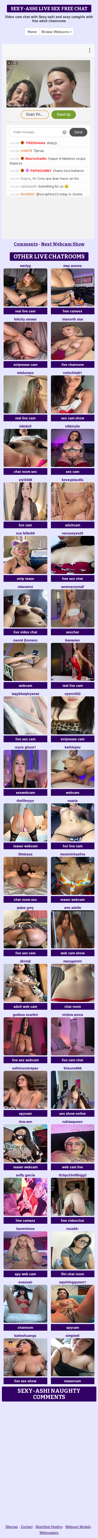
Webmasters (49, 1532)
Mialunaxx (25, 372)
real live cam (25, 311)
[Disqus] (49, 1463)
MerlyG (25, 265)
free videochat (72, 1220)
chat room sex (25, 471)
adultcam (72, 525)
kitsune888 (73, 1068)
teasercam (72, 1380)
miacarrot (25, 586)
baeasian (72, 640)
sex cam (72, 471)
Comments (26, 244)
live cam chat (72, 1060)
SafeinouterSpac (25, 1068)
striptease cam (25, 364)
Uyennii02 (73, 693)
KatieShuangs (25, 1335)
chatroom (25, 1327)
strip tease (25, 578)
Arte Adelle (72, 907)
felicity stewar (25, 319)
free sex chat (72, 578)
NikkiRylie (72, 426)
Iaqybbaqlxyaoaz (25, 693)
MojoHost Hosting (49, 1526)
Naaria (73, 800)
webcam (25, 685)
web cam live (72, 1166)
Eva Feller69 (25, 533)
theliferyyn (25, 800)
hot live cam (73, 846)
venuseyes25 (72, 533)
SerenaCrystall (72, 586)
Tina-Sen (25, 1121)
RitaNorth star (72, 319)
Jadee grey (25, 907)
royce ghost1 (25, 747)
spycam (25, 1113)
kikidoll (25, 426)
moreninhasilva (72, 854)
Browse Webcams (56, 31)
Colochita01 (72, 372)
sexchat (72, 632)
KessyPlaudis (72, 479)
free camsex (72, 311)
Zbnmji (25, 961)
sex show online (72, 1113)
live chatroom (73, 364)
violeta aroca (72, 1014)
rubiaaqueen (72, 1121)
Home (32, 31)
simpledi (72, 1335)
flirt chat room (72, 1273)
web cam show (73, 953)
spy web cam (25, 1273)
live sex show (25, 1380)
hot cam (25, 525)
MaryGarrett (72, 961)
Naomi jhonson (25, 640)
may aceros (72, 265)
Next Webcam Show (62, 244)
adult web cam (25, 1006)
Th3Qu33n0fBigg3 (73, 1175)
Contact (27, 1526)
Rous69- (72, 1228)
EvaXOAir (25, 1282)
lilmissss (25, 854)
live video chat (25, 632)
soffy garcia (25, 1175)
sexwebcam (25, 792)
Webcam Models (78, 1526)
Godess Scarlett (25, 1014)
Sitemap (11, 1526)
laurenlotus (25, 1228)
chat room (72, 1006)
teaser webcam (25, 846)
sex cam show (72, 418)
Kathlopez (73, 747)
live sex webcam (25, 1060)
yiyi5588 (25, 479)
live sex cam (25, 739)
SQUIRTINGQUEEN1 (72, 1282)
